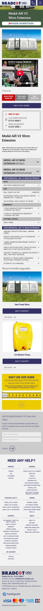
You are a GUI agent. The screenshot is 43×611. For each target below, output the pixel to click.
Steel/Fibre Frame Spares (32, 510)
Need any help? (21, 460)
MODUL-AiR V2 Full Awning (32, 471)
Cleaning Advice (11, 548)
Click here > (14, 127)
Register (11, 559)
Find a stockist (11, 524)
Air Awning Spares (32, 505)
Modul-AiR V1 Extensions (11, 510)
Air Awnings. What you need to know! (11, 521)
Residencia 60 (32, 480)
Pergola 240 (32, 488)
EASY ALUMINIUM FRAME (11, 536)
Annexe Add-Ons (32, 490)
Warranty (11, 527)
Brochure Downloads (32, 527)
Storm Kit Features (11, 541)
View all (32, 512)
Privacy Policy (32, 530)
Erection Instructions (11, 543)
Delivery (32, 523)
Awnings (32, 467)
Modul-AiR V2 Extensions (11, 507)
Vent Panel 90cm (22, 304)
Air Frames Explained (11, 538)
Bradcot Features (32, 525)
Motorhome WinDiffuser (32, 485)
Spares (32, 498)
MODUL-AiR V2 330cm (11, 505)
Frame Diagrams (11, 546)
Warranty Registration (11, 531)
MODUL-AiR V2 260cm (11, 502)
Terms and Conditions (32, 532)
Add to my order (22, 105)
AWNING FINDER (11, 529)
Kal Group (23, 605)
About (32, 516)
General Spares (32, 502)
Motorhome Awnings (32, 483)
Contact (11, 478)
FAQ (11, 473)
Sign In (11, 556)
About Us (32, 520)
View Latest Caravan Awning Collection (32, 493)
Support (11, 516)
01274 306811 (14, 121)
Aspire (32, 476)
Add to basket (22, 311)
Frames (10, 471)
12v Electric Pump (22, 354)
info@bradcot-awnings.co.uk (24, 579)
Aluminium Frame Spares (32, 507)
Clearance (11, 476)
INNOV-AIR (32, 473)
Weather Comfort (11, 534)
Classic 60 (32, 478)
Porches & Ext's (11, 498)
